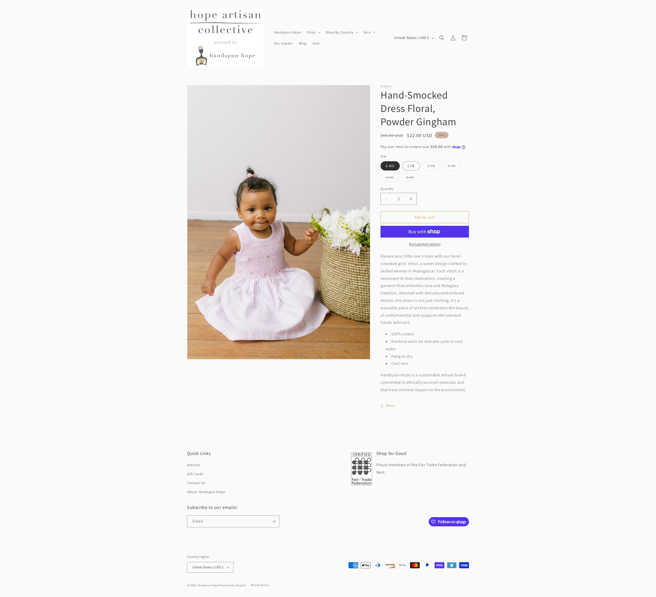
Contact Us (196, 483)
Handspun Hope (208, 585)
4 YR (454, 166)
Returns (193, 465)
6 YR (392, 178)
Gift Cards (195, 474)
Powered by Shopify (232, 585)
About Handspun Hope (206, 492)
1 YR (411, 166)
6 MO (390, 166)
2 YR (433, 166)
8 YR (412, 178)
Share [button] (390, 405)
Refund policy (260, 585)
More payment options (424, 244)
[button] (313, 32)
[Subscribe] (273, 521)
